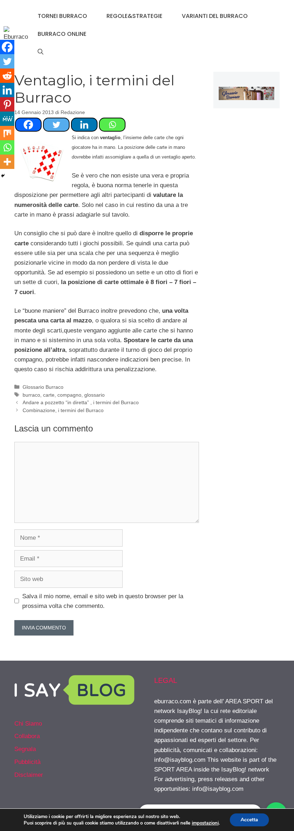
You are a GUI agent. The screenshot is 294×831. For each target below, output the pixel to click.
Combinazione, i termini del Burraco (63, 410)
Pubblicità (27, 762)
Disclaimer (28, 774)
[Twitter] (56, 125)
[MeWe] (7, 119)
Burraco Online (62, 34)
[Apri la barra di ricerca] (40, 52)
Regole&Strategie (134, 16)
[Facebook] (28, 125)
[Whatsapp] (112, 125)
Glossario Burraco (43, 387)
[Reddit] (7, 76)
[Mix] (7, 133)
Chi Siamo (28, 723)
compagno (69, 395)
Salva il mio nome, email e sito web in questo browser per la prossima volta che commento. (102, 601)
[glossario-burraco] (246, 98)
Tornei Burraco (62, 16)
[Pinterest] (7, 104)
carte (48, 395)
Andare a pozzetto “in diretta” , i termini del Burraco (81, 402)
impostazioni (205, 823)
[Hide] (3, 176)
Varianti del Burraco (215, 16)
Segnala (25, 749)
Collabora (27, 736)
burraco (31, 395)
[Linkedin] (84, 125)
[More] (7, 162)
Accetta (249, 819)
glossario (94, 395)
